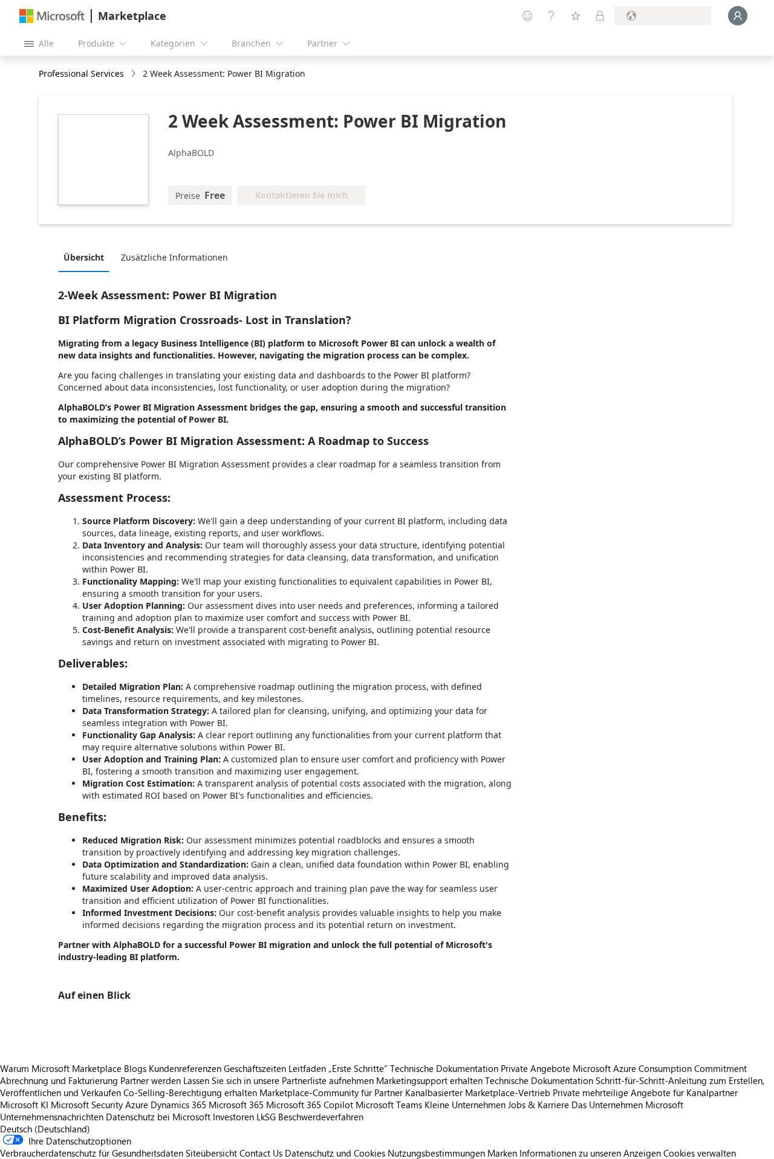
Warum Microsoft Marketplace (61, 1068)
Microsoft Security (87, 1105)
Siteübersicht (211, 1153)
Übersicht (83, 257)
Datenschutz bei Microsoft (158, 1117)
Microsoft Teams (389, 1105)
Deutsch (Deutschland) (45, 1129)
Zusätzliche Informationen (174, 257)
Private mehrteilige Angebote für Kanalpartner (645, 1092)
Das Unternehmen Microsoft (627, 1105)
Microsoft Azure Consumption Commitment (660, 1068)
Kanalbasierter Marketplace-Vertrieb (477, 1092)
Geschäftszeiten (255, 1068)
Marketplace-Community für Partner (331, 1092)
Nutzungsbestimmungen (436, 1153)
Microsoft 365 (236, 1105)
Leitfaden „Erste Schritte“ (338, 1068)
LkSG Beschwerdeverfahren (309, 1117)
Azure (136, 1105)
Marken (502, 1153)
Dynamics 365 (178, 1105)
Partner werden (150, 1080)
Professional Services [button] (81, 73)
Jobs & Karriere (538, 1105)
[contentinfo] (134, 74)
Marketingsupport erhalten (429, 1080)
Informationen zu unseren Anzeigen (590, 1153)
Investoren (233, 1117)
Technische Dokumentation (444, 1068)
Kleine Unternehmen (465, 1105)
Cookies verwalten (699, 1153)
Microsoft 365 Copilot (309, 1105)
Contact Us (260, 1153)
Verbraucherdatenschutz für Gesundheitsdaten (91, 1153)
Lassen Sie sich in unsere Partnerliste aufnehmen (278, 1080)
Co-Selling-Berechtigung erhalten (190, 1092)
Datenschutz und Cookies (335, 1153)
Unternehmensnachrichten (51, 1117)
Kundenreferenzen (185, 1068)
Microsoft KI (24, 1105)
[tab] (86, 257)
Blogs (135, 1068)
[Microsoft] (52, 16)
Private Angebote (535, 1068)
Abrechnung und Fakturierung (59, 1080)
